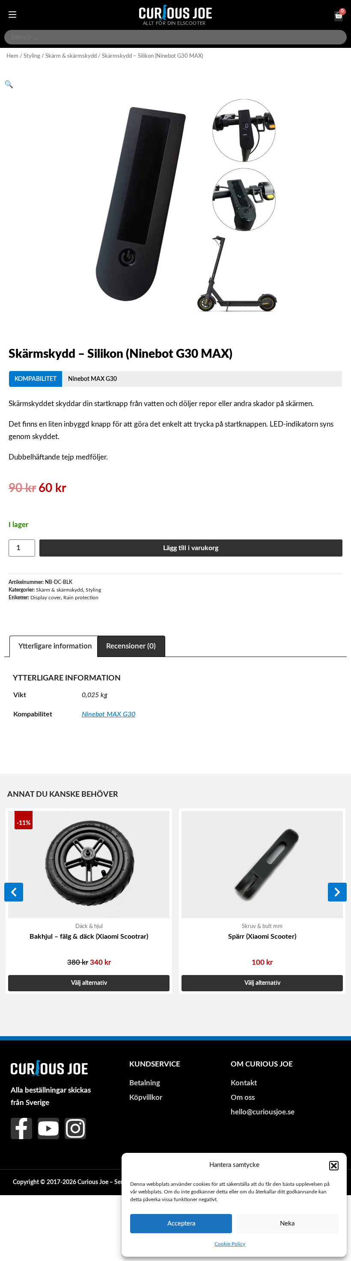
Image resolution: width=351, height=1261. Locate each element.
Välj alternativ (89, 983)
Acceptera (181, 1223)
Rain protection (80, 597)
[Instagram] (75, 1128)
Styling (32, 56)
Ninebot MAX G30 (92, 379)
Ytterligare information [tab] (55, 646)
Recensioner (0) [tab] (131, 646)
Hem (12, 56)
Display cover (45, 597)
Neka (287, 1223)
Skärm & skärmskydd (71, 56)
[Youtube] (48, 1128)
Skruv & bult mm (262, 926)
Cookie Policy (229, 1243)
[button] (334, 1165)
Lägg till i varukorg (190, 548)
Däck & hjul (89, 926)
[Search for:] (175, 37)
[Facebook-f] (21, 1128)
